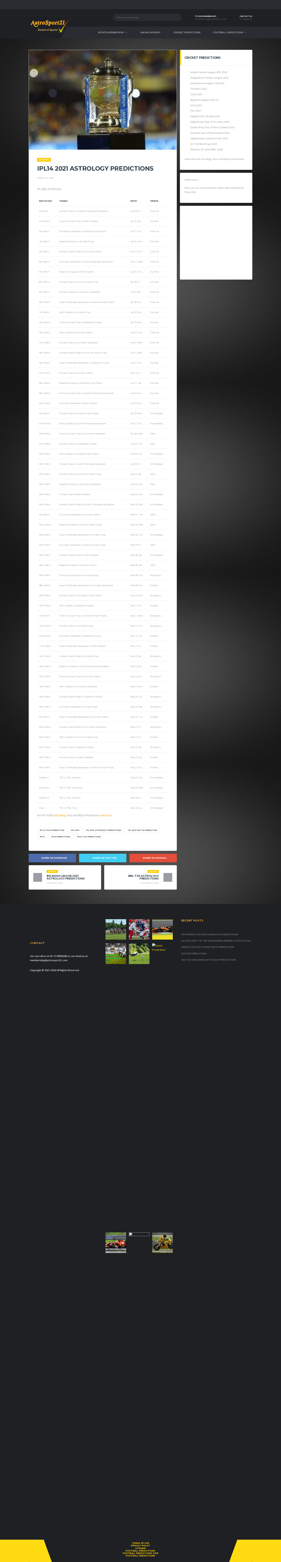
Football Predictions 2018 (140, 1553)
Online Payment (150, 32)
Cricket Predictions (186, 32)
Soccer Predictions (194, 953)
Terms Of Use (140, 1543)
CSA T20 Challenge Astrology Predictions (208, 959)
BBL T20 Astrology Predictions (143, 877)
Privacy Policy (140, 1545)
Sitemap (140, 1548)
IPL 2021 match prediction (142, 830)
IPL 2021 (75, 830)
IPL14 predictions (60, 837)
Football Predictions (228, 32)
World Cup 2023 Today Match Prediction (207, 947)
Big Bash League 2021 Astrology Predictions (65, 877)
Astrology (60, 815)
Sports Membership (111, 32)
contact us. (106, 815)
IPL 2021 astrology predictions (103, 830)
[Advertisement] (216, 243)
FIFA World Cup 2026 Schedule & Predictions (209, 934)
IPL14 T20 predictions (89, 837)
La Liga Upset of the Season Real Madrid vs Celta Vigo (216, 940)
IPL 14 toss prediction (52, 830)
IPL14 (42, 837)
